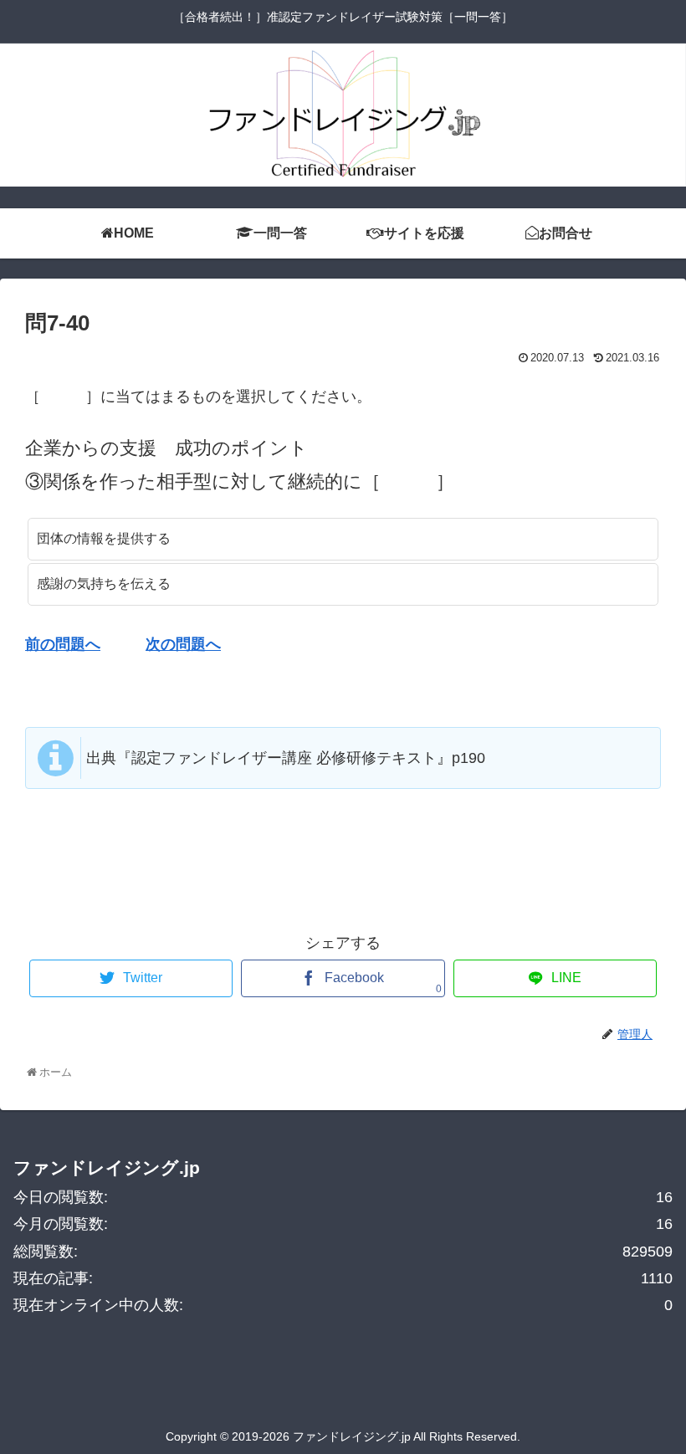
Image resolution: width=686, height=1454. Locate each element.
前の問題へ (62, 644)
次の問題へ (183, 644)
